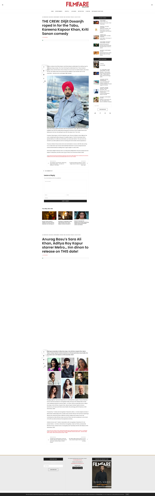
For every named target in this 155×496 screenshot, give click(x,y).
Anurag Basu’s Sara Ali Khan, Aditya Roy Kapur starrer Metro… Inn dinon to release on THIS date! (65, 245)
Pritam (57, 432)
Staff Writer (45, 37)
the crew (74, 156)
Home (52, 11)
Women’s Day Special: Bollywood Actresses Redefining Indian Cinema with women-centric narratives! (81, 222)
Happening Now (103, 80)
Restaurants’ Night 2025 (97, 11)
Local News (102, 27)
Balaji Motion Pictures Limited (70, 155)
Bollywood (108, 41)
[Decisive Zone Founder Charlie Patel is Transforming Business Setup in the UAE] (97, 91)
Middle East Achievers (104, 28)
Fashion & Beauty (103, 35)
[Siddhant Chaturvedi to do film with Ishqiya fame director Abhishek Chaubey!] (97, 99)
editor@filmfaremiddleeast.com (77, 463)
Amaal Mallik (102, 65)
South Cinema (102, 41)
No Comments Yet (49, 170)
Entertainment (58, 11)
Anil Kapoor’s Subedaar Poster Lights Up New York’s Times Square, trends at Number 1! (65, 223)
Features (108, 35)
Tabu (71, 156)
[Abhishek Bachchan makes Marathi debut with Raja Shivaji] (97, 52)
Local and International (104, 81)
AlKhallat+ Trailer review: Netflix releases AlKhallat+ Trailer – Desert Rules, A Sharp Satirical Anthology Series (105, 74)
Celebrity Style (103, 34)
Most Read (102, 89)
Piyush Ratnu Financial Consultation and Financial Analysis (105, 31)
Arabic (108, 69)
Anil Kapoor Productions (59, 155)
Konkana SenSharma (68, 431)
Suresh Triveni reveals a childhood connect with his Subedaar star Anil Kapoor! (48, 223)
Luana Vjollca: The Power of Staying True (105, 39)
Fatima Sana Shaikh (53, 431)
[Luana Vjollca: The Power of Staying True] (97, 37)
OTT (107, 21)
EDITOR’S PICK (81, 11)
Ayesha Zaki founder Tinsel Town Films (105, 23)
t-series (66, 432)
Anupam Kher (62, 430)
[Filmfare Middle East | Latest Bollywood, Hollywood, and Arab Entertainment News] (77, 5)
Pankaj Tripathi (53, 432)
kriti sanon (56, 156)
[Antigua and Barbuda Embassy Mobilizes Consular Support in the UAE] (97, 82)
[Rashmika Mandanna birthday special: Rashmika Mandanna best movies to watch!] (97, 45)
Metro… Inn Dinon (81, 431)
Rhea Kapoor (67, 156)
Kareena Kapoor (50, 156)
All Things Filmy (45, 234)
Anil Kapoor (51, 155)
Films (64, 234)
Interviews (102, 26)
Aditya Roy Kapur (52, 430)
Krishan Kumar (74, 431)
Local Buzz (73, 11)
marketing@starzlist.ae (77, 459)
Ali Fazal (57, 430)
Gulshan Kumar (60, 431)
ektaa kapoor (85, 155)
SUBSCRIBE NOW (102, 109)
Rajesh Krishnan (61, 156)
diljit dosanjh (79, 155)
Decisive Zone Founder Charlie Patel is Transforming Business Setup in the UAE (104, 92)
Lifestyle (67, 11)
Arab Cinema (104, 69)
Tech (110, 28)
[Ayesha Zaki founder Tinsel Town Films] (97, 22)
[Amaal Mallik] (97, 64)
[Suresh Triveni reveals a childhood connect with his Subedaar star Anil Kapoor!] (49, 215)
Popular (72, 234)
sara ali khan (61, 432)
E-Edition (88, 11)
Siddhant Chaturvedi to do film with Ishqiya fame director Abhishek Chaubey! (106, 100)
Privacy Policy (99, 494)
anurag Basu (67, 430)
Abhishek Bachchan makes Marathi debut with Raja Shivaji (105, 54)
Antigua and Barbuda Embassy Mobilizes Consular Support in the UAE (106, 84)
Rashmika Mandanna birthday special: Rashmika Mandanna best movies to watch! (105, 46)
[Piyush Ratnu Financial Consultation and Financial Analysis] (97, 29)
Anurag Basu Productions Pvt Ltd (77, 430)
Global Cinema (103, 21)
